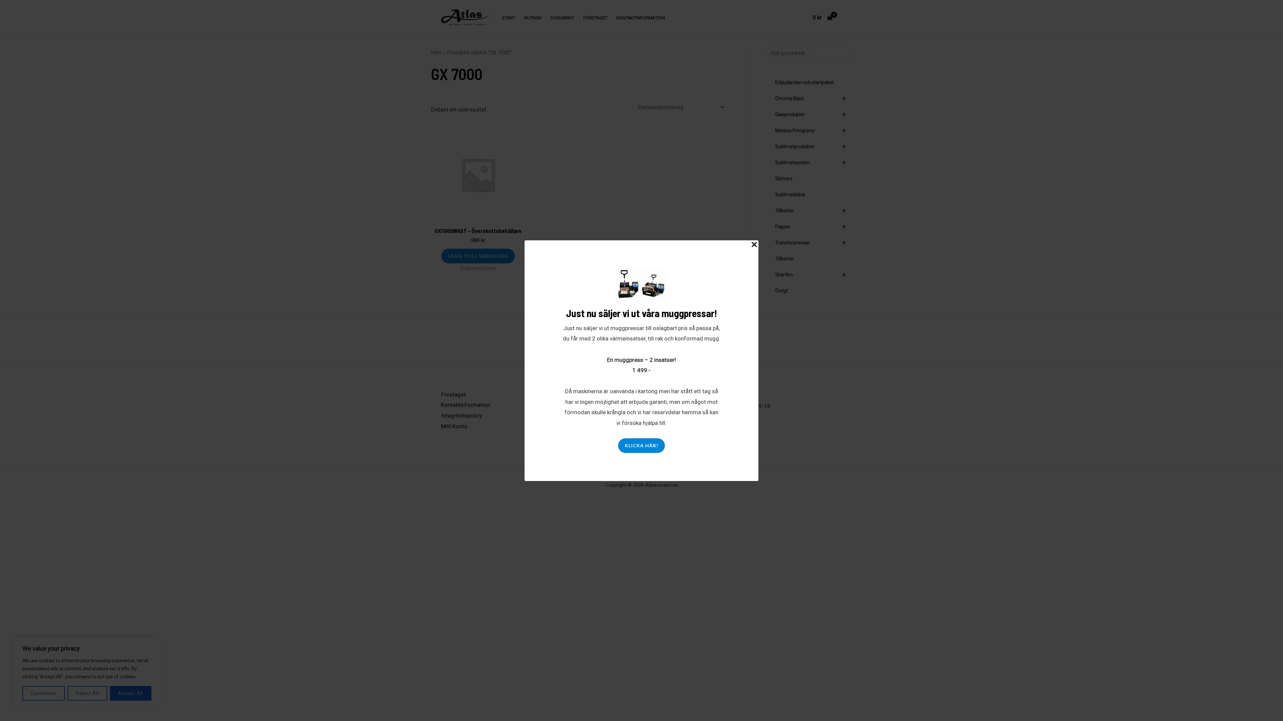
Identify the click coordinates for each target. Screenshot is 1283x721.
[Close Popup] (754, 244)
